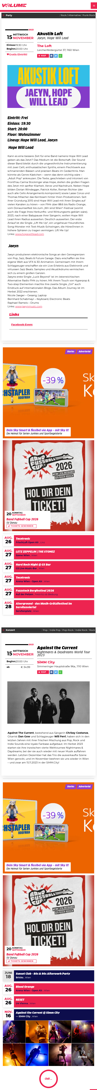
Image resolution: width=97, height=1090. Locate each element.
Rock (92, 630)
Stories (70, 352)
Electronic (89, 1081)
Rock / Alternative (71, 15)
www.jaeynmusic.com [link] (28, 306)
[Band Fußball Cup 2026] (48, 485)
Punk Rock (89, 15)
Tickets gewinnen (22, 526)
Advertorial (84, 352)
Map (43, 56)
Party (9, 15)
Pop (45, 630)
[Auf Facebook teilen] (51, 56)
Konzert (10, 630)
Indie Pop (55, 630)
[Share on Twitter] (56, 56)
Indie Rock (81, 630)
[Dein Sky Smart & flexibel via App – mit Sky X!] (48, 392)
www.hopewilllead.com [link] (29, 234)
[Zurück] (3, 15)
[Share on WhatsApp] (60, 56)
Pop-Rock (67, 630)
